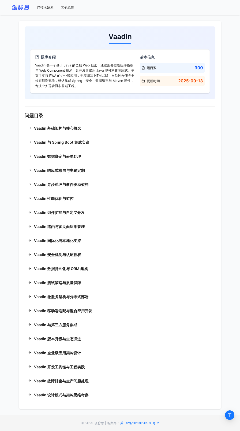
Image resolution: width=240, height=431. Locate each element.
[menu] (131, 7)
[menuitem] (45, 7)
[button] (120, 129)
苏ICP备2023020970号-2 (139, 423)
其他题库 (67, 7)
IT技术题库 (45, 7)
